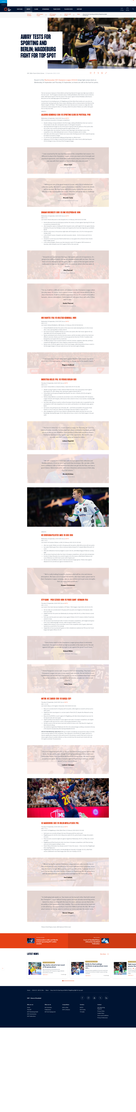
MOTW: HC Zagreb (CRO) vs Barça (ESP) (56, 698)
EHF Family (82, 1009)
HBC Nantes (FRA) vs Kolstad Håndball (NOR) (59, 318)
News (28, 9)
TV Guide (82, 1011)
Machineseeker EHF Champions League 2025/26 (60, 80)
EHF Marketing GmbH (32, 1011)
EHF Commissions (31, 1014)
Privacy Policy (100, 1011)
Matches (19, 9)
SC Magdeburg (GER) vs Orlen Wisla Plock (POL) (60, 823)
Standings (45, 9)
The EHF (29, 1009)
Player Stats (68, 9)
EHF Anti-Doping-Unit (50, 1011)
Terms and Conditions (103, 1015)
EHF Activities (48, 1007)
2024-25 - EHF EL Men (67, 15)
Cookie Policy (100, 1013)
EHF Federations (31, 1016)
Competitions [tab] (3, 4)
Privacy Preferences (102, 1017)
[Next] (133, 968)
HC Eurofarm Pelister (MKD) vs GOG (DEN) (57, 535)
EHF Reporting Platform (101, 1008)
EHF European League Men (53, 15)
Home (28, 990)
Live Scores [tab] (3, 1)
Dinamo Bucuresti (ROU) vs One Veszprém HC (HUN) (61, 212)
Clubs (36, 9)
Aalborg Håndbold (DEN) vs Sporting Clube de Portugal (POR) (66, 115)
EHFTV (67, 118)
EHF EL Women (66, 1009)
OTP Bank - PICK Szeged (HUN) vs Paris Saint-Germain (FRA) (64, 600)
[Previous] (3, 968)
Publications (48, 1009)
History (79, 9)
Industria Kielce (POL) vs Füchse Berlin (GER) (59, 379)
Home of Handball (29, 15)
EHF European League (40, 15)
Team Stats (56, 9)
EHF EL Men (65, 1007)
